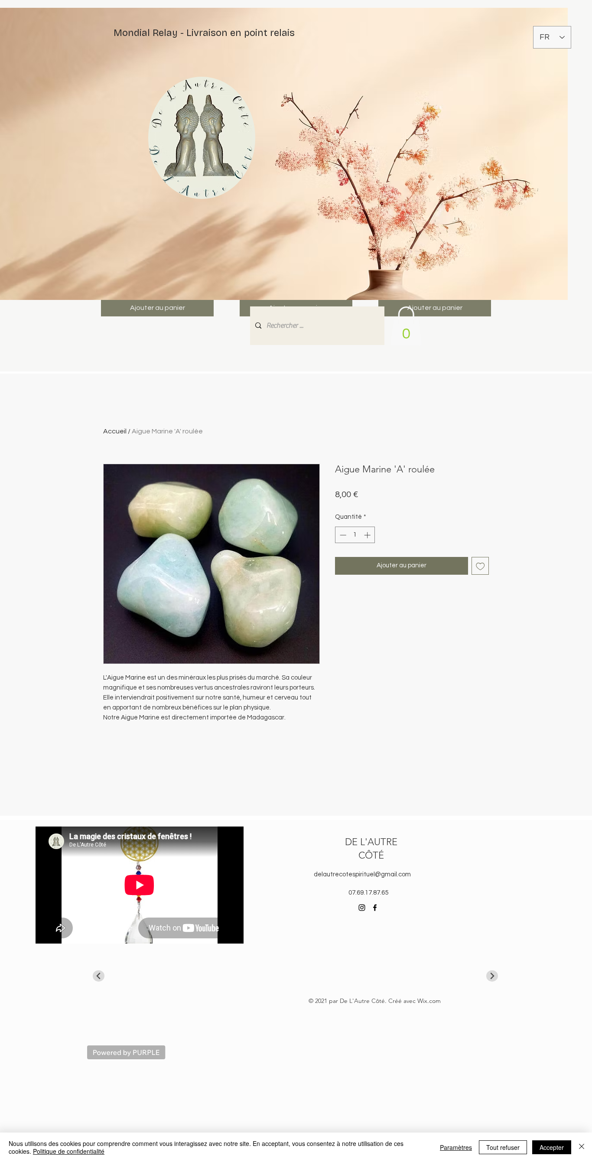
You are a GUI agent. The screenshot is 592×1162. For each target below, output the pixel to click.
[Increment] (368, 535)
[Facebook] (375, 907)
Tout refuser (503, 1147)
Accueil (115, 431)
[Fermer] (581, 1147)
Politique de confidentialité (68, 1151)
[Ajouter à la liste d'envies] (480, 566)
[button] (406, 326)
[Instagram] (362, 907)
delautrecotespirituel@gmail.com (362, 874)
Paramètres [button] (456, 1147)
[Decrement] (342, 535)
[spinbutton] (355, 535)
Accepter (552, 1147)
